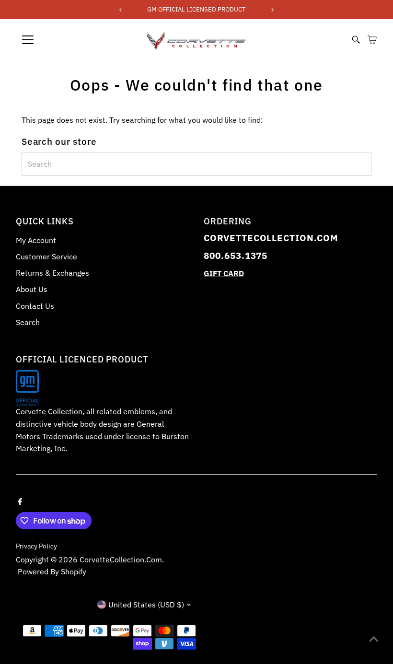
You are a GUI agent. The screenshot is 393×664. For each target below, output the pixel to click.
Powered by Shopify (52, 571)
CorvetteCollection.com (121, 559)
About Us (31, 289)
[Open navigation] (59, 40)
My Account (36, 240)
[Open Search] (356, 39)
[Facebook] (20, 500)
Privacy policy (36, 546)
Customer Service (46, 256)
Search (28, 322)
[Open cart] (372, 39)
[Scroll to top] (373, 637)
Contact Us (35, 306)
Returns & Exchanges (52, 273)
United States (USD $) (146, 604)
